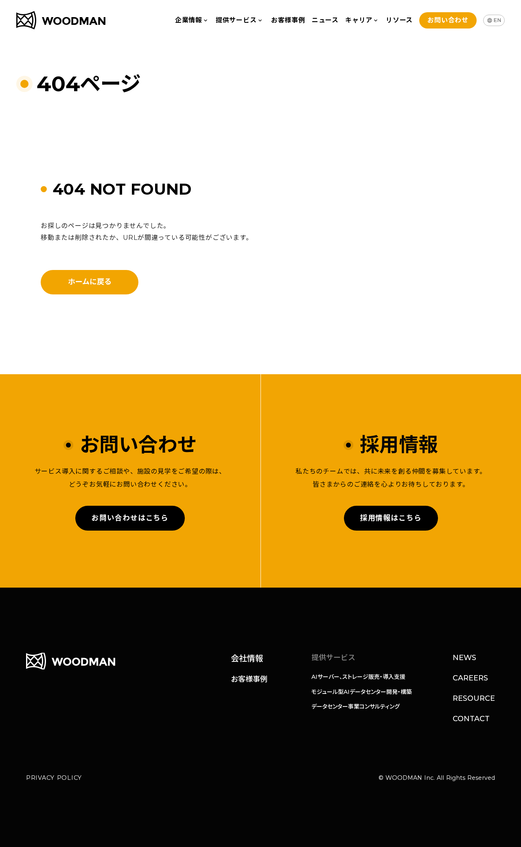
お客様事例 (288, 20)
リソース (399, 20)
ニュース (325, 20)
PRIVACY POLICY (54, 777)
